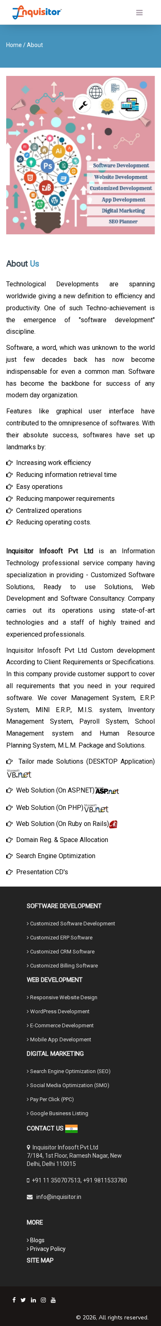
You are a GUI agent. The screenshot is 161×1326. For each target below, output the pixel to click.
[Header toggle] (117, 12)
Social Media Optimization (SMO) (69, 1085)
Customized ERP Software (60, 937)
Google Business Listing (58, 1113)
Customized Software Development (72, 923)
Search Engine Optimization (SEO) (70, 1071)
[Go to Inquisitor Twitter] (23, 1300)
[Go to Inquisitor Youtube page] (53, 1300)
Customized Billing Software (63, 966)
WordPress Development (59, 1011)
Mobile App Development (60, 1039)
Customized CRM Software (62, 951)
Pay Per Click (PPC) (51, 1099)
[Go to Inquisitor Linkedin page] (33, 1300)
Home (14, 45)
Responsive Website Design (63, 997)
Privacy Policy (47, 1249)
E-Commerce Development (61, 1025)
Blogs (37, 1240)
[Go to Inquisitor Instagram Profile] (43, 1300)
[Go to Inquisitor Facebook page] (14, 1300)
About (35, 45)
